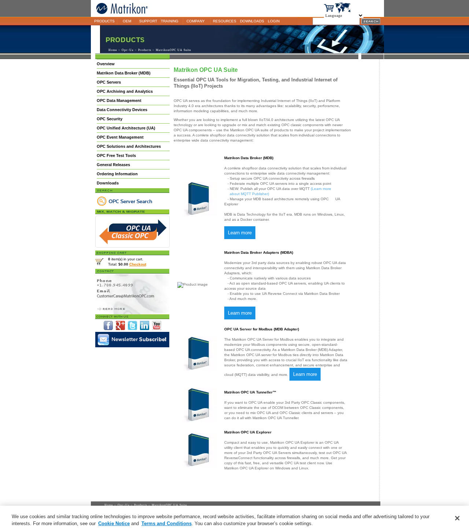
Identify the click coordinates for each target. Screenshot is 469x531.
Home (112, 50)
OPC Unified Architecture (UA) (126, 128)
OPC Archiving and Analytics (125, 91)
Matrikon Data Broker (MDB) (124, 73)
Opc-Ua (128, 50)
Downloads (108, 183)
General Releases (113, 164)
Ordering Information (117, 174)
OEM (127, 21)
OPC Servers (109, 82)
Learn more (240, 232)
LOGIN (274, 21)
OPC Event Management (120, 137)
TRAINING (169, 21)
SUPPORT (148, 21)
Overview (106, 64)
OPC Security (109, 119)
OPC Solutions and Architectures (129, 146)
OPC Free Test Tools (116, 155)
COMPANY (195, 21)
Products (144, 50)
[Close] (457, 518)
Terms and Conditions (166, 523)
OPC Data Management (119, 100)
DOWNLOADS (252, 21)
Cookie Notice (114, 523)
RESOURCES (224, 21)
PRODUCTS (104, 21)
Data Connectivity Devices (122, 109)
